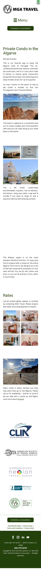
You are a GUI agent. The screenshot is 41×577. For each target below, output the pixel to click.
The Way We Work (14, 526)
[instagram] (18, 537)
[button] (38, 2)
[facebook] (13, 537)
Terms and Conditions (15, 528)
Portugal (20, 399)
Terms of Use (27, 526)
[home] (20, 9)
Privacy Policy (29, 528)
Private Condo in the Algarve (20, 51)
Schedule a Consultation (20, 28)
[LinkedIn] (23, 537)
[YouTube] (28, 537)
